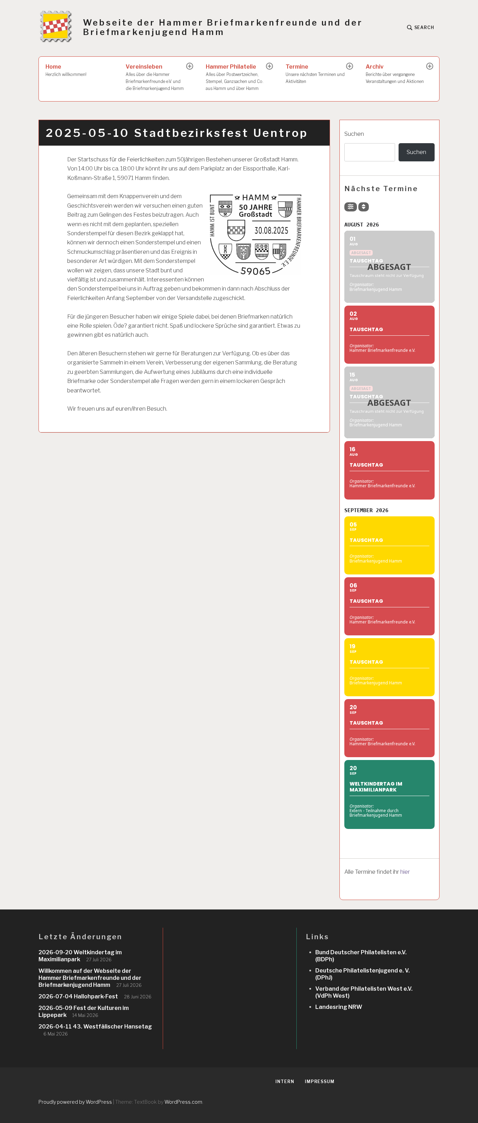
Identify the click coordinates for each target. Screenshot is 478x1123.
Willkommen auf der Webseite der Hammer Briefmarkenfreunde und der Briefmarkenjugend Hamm (89, 978)
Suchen (354, 134)
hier (405, 872)
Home (65, 70)
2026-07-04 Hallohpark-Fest (78, 996)
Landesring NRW (338, 1007)
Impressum (320, 1081)
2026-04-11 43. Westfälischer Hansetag (95, 1026)
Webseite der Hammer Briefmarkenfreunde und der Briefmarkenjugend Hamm (223, 27)
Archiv (395, 73)
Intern (284, 1081)
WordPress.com (183, 1102)
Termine (315, 73)
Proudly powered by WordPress (75, 1102)
